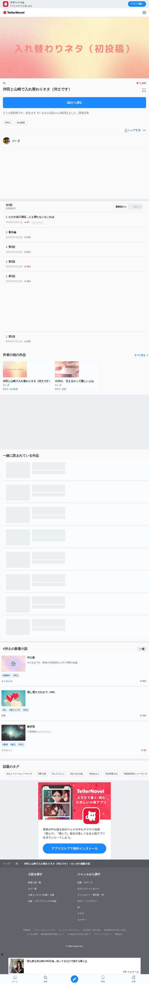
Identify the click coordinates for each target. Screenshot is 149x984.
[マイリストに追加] (144, 90)
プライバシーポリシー (103, 934)
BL (78, 907)
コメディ (81, 919)
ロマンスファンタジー (88, 888)
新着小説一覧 (34, 882)
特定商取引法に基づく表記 (115, 930)
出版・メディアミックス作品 (42, 901)
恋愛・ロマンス (85, 882)
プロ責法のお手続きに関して (79, 934)
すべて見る (139, 355)
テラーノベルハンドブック (44, 930)
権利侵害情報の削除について (52, 934)
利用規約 (27, 930)
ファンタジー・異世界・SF (90, 895)
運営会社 (118, 934)
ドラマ (80, 913)
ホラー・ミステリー (87, 901)
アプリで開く (137, 4)
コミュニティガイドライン (69, 930)
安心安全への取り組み (92, 930)
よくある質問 (32, 934)
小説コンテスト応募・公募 (41, 895)
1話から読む (75, 102)
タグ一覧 (32, 888)
